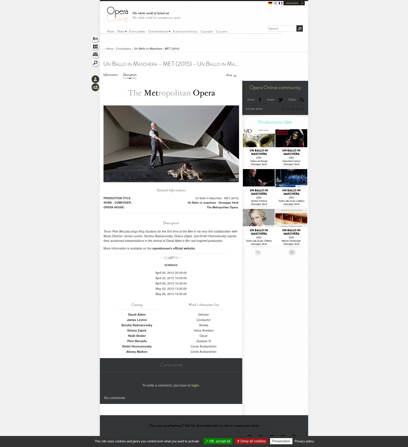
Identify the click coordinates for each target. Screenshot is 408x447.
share (251, 99)
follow (292, 99)
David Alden (137, 314)
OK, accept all (219, 441)
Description (130, 75)
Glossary (95, 55)
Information (110, 75)
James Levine (137, 320)
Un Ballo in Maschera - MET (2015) (156, 48)
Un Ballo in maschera (202, 202)
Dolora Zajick (136, 330)
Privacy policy (304, 441)
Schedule (95, 47)
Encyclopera (123, 48)
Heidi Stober (137, 335)
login (195, 385)
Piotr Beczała (137, 341)
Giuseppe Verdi (228, 202)
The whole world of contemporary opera (156, 17)
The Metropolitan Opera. (223, 207)
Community (95, 87)
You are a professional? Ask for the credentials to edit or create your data (204, 425)
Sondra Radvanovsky (136, 325)
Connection (95, 79)
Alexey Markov (136, 351)
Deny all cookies (253, 441)
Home (109, 48)
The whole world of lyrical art (150, 13)
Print (229, 75)
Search (95, 63)
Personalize (281, 441)
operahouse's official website (173, 248)
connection (292, 3)
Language (95, 39)
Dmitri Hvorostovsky (137, 346)
